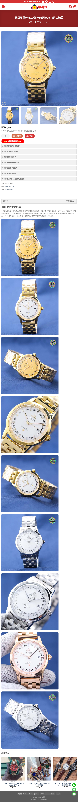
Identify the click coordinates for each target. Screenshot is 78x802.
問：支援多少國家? (10, 168)
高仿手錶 (38, 22)
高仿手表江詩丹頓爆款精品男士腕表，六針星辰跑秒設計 (65, 784)
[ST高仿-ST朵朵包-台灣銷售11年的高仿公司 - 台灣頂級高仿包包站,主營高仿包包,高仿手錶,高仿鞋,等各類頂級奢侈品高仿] (39, 7)
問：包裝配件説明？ (11, 173)
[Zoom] (4, 103)
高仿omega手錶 (8, 189)
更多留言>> (70, 201)
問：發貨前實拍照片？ (11, 162)
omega (46, 22)
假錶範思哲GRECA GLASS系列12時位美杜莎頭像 (38, 784)
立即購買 (29, 136)
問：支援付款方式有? (11, 151)
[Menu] (3, 6)
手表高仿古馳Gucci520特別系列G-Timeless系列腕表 (13, 784)
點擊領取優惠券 (12, 141)
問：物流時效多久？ (11, 157)
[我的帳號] (70, 6)
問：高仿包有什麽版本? (12, 146)
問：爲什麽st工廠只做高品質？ (14, 179)
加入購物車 (17, 136)
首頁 (30, 22)
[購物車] (74, 6)
